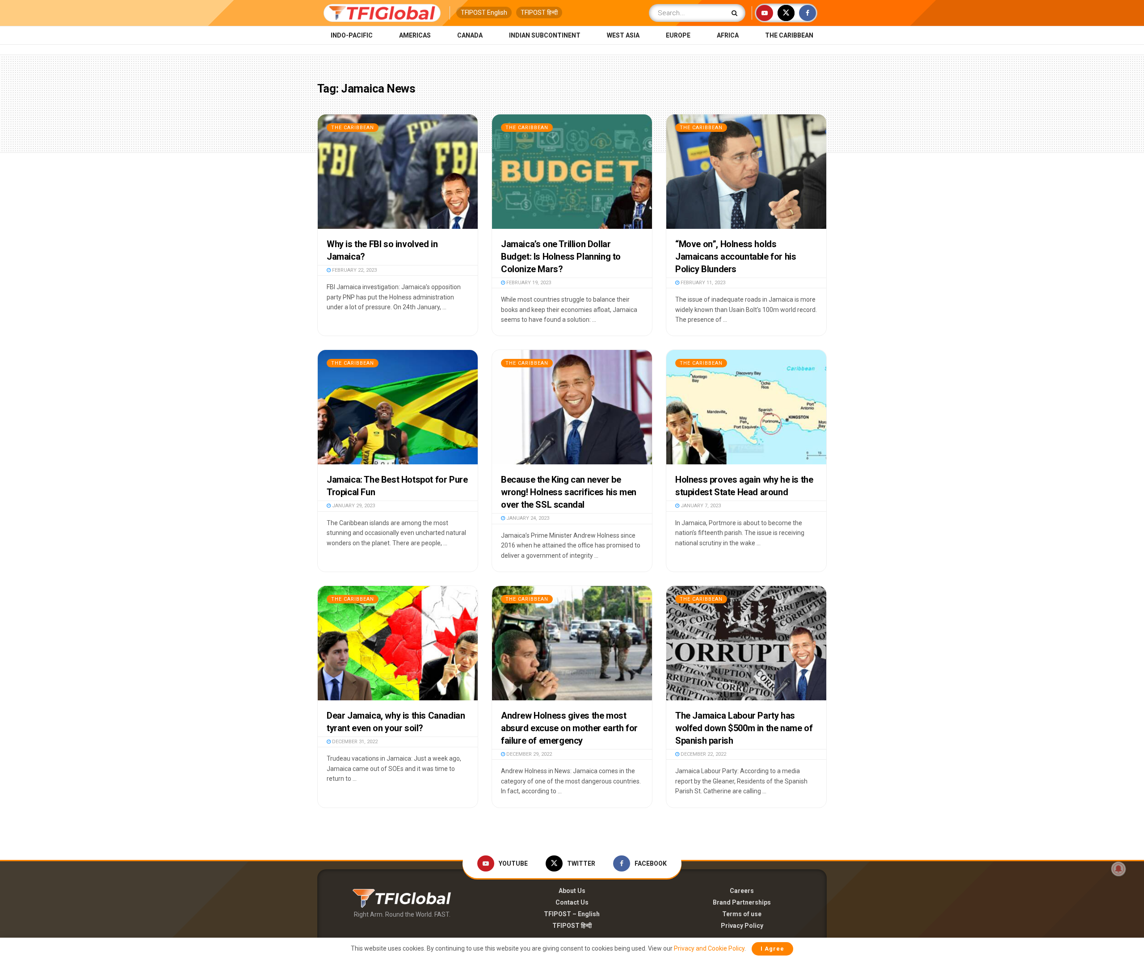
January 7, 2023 (700, 506)
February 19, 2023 (528, 283)
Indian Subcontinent (544, 35)
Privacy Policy (742, 925)
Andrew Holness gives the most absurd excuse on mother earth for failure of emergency (569, 728)
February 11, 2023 (702, 283)
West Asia (623, 35)
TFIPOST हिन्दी (539, 12)
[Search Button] (736, 13)
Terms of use (741, 914)
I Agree (772, 948)
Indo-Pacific (352, 35)
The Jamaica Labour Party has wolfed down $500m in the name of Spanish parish (743, 728)
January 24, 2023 (527, 518)
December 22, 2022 (702, 754)
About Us (572, 890)
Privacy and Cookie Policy (709, 948)
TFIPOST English (484, 12)
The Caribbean (789, 35)
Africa (728, 35)
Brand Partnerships (742, 902)
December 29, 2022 (528, 754)
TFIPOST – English (572, 914)
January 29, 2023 (353, 506)
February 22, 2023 (354, 270)
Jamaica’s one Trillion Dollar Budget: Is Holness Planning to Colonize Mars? (561, 256)
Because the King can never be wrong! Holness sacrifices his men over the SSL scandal (568, 492)
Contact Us (572, 902)
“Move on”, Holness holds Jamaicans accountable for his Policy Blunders (735, 256)
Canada (470, 35)
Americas (415, 35)
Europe (678, 35)
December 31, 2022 (354, 742)
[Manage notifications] (1118, 869)
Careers (742, 890)
